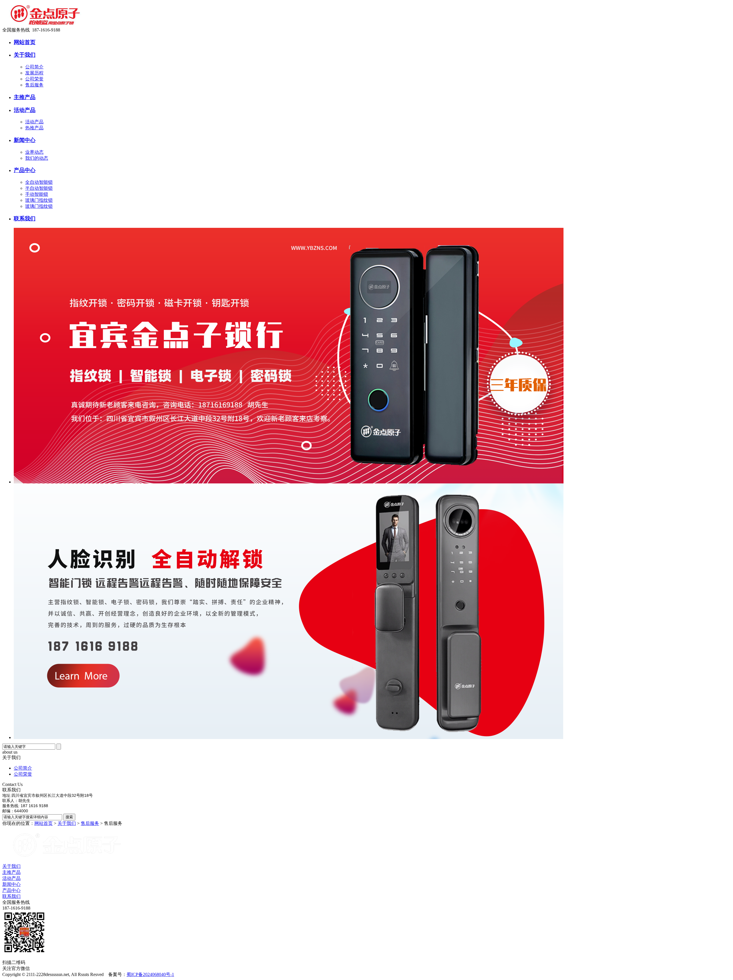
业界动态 (34, 152)
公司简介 (34, 66)
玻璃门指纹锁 (39, 200)
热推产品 (34, 127)
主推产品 (11, 872)
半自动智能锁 (39, 188)
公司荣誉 (34, 78)
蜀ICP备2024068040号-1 (150, 974)
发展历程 (34, 72)
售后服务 (34, 84)
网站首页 (43, 823)
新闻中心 (11, 884)
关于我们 (67, 823)
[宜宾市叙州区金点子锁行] (45, 25)
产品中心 (11, 890)
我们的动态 (36, 158)
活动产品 (34, 121)
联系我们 (11, 896)
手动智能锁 (36, 194)
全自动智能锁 (39, 182)
